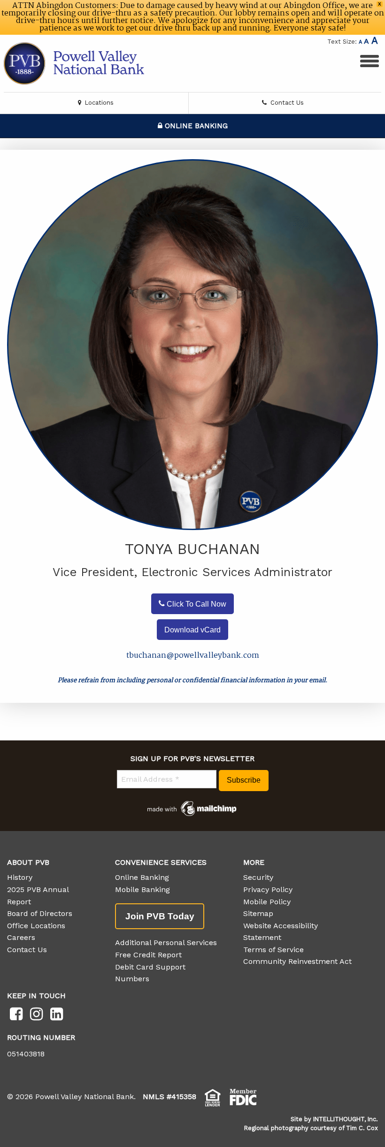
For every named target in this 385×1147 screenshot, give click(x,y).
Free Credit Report (148, 954)
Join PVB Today (159, 916)
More (253, 862)
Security (258, 877)
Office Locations (36, 925)
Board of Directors (39, 913)
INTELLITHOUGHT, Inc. (345, 1119)
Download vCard (192, 629)
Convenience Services (161, 862)
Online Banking (195, 126)
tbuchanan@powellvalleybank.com (192, 655)
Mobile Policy (267, 901)
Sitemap (258, 913)
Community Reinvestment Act (297, 961)
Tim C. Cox (362, 1128)
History (19, 877)
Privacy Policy (268, 889)
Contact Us (286, 102)
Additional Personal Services (166, 942)
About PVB (28, 862)
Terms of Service (273, 949)
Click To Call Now (195, 604)
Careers (21, 937)
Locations (98, 102)
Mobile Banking (142, 889)
